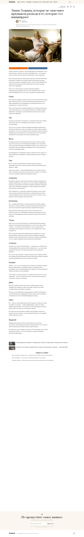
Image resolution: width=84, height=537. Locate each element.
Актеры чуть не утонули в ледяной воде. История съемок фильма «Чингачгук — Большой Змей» (42, 347)
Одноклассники (74, 7)
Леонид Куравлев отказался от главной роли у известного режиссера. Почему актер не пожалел (42, 342)
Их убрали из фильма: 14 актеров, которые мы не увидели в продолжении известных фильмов (33, 360)
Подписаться (50, 523)
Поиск (70, 2)
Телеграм (68, 7)
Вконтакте (71, 7)
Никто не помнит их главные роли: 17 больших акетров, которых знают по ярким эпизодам (32, 355)
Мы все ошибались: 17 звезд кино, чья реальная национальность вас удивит (28, 357)
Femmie (15, 1)
